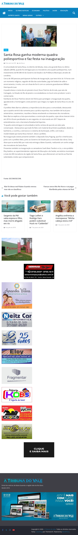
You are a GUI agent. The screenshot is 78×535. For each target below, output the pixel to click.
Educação (64, 11)
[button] (43, 15)
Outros (39, 15)
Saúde (55, 11)
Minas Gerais (28, 15)
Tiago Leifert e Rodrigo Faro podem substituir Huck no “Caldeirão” (39, 219)
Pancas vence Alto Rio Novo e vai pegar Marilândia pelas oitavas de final (59, 188)
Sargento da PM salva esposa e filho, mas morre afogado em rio (13, 219)
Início (10, 11)
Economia (36, 11)
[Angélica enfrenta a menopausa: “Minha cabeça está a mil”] (65, 202)
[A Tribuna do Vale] (4, 13)
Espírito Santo (14, 15)
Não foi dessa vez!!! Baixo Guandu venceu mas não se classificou (20, 188)
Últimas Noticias (22, 11)
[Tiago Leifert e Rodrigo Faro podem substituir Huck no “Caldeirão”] (39, 202)
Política (46, 11)
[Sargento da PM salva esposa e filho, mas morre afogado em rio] (13, 202)
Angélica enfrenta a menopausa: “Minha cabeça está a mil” (65, 218)
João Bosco (22, 63)
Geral (6, 50)
